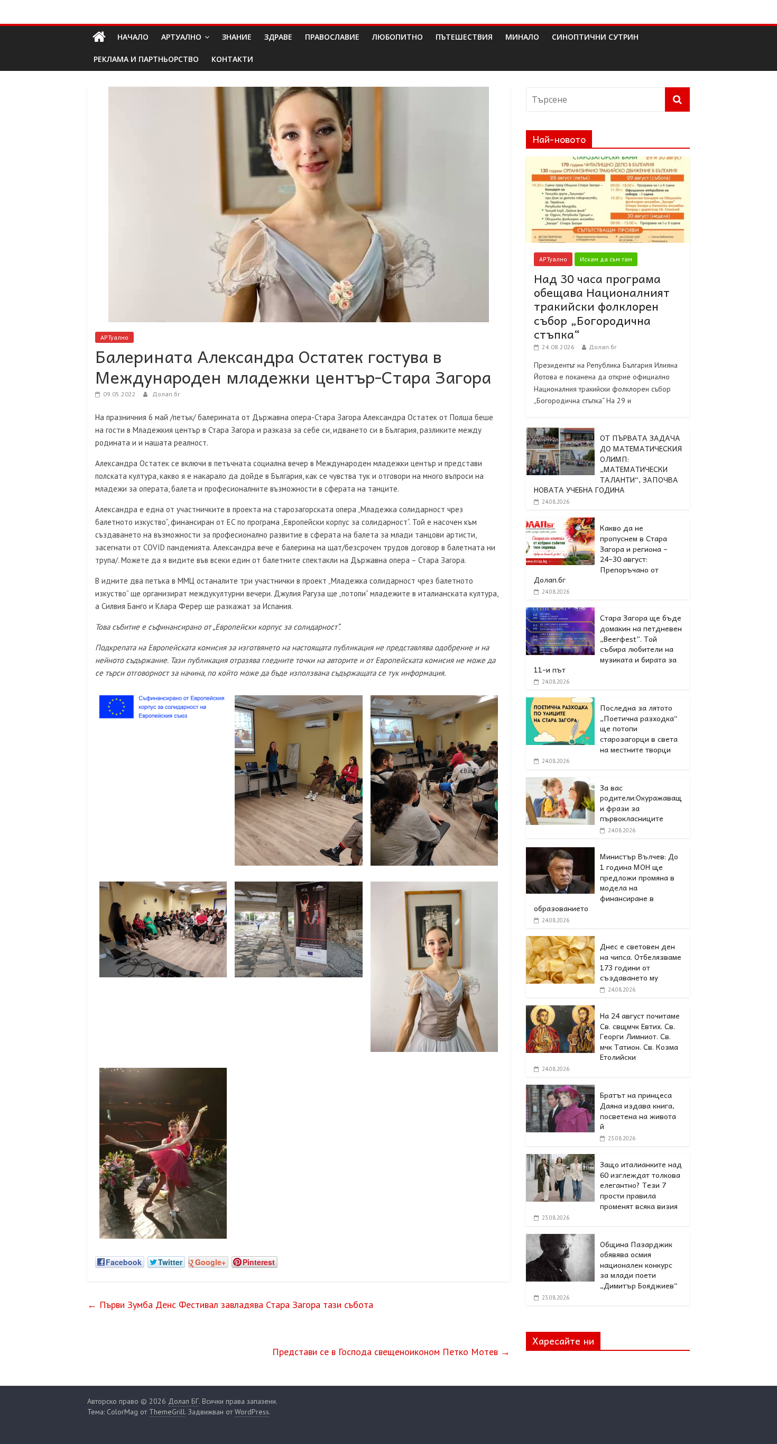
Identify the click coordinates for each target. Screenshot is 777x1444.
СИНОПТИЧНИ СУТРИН (595, 37)
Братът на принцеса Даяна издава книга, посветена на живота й (638, 1110)
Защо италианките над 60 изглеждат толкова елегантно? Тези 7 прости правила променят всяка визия (641, 1184)
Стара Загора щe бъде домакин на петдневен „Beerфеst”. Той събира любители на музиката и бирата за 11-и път (608, 643)
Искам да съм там (606, 259)
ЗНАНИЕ (237, 37)
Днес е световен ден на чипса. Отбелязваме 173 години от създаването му (640, 961)
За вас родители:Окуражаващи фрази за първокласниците (641, 803)
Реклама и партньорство (146, 59)
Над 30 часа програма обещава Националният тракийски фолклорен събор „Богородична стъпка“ (602, 306)
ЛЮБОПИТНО (397, 37)
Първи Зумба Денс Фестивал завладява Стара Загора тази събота (230, 1304)
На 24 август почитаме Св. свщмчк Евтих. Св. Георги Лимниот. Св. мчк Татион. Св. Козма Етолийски (640, 1036)
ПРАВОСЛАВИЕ (332, 37)
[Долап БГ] (99, 37)
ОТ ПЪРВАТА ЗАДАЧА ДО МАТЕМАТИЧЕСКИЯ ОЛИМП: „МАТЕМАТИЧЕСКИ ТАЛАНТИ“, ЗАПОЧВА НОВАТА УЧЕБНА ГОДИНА (608, 463)
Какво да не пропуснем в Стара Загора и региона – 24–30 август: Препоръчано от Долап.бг (601, 553)
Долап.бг (166, 394)
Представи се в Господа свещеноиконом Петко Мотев (391, 1352)
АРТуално (181, 37)
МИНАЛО (522, 37)
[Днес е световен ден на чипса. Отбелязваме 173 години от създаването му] (560, 942)
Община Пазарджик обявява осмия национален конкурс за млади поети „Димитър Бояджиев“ (639, 1264)
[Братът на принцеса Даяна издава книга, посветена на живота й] (560, 1090)
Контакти (232, 59)
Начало (133, 37)
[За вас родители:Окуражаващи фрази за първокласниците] (560, 783)
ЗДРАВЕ (278, 37)
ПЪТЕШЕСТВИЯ (464, 37)
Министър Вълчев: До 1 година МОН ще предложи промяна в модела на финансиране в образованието (606, 882)
